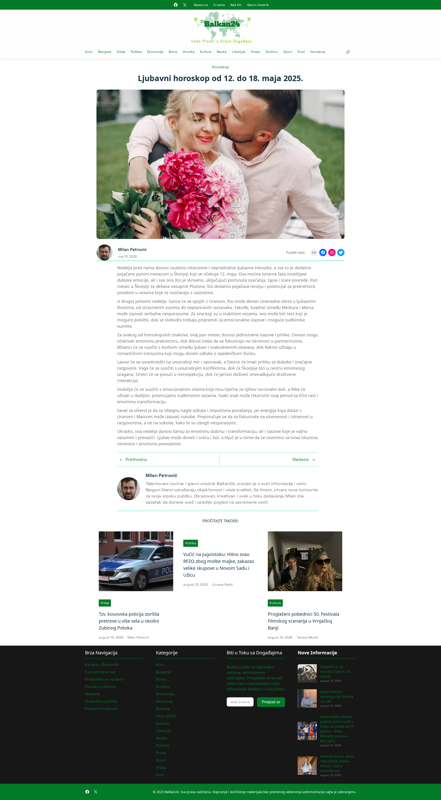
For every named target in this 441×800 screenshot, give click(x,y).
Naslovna (201, 5)
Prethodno (136, 459)
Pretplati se (271, 702)
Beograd (163, 672)
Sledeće (300, 459)
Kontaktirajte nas (100, 672)
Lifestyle (163, 730)
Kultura (275, 603)
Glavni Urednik (258, 5)
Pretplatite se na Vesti (104, 679)
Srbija (105, 603)
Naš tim (236, 5)
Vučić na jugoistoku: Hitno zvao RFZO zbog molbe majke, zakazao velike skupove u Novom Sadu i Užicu (218, 564)
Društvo (163, 686)
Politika (190, 543)
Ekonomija (165, 694)
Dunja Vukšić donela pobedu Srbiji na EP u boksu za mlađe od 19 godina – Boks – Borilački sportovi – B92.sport (337, 729)
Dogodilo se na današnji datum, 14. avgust (335, 671)
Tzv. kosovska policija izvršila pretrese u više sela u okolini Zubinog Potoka (129, 621)
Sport (161, 760)
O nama (219, 5)
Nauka (161, 738)
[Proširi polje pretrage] (348, 51)
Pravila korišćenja (100, 686)
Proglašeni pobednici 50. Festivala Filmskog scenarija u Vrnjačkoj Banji (303, 621)
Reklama (92, 694)
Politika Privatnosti (101, 708)
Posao (161, 752)
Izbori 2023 (166, 716)
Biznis (161, 679)
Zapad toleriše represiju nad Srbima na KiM (336, 696)
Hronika (163, 708)
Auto (160, 664)
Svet (160, 774)
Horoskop (220, 67)
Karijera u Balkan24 (102, 664)
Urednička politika (101, 701)
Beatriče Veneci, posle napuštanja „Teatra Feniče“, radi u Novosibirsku (337, 763)
